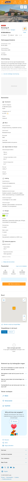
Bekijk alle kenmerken (9, 262)
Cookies (17, 477)
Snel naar (3, 450)
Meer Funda (4, 462)
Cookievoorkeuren (6, 479)
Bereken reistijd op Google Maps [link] (11, 324)
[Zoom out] (24, 319)
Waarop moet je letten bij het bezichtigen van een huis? (12, 380)
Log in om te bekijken (21, 266)
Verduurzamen (8, 401)
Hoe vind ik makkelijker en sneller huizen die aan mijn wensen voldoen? (12, 368)
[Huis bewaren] (25, 7)
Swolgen (13, 30)
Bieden (6, 396)
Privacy (3, 477)
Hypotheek (7, 406)
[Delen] (21, 7)
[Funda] (8, 2)
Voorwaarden (9, 477)
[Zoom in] (24, 316)
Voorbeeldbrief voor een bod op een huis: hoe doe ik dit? (13, 386)
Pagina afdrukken (9, 445)
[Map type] (3, 300)
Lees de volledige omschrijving (11, 74)
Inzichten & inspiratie (6, 454)
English (6, 471)
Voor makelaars (5, 458)
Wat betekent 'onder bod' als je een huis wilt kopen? (12, 374)
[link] (14, 13)
